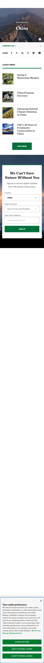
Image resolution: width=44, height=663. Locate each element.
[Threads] (28, 53)
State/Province (11, 204)
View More (22, 146)
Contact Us (8, 46)
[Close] (41, 600)
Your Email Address (13, 215)
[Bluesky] (34, 53)
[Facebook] (11, 53)
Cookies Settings (22, 642)
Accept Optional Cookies (22, 656)
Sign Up (22, 229)
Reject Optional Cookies (22, 649)
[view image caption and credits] (39, 38)
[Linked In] (22, 53)
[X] (17, 53)
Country (8, 193)
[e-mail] (39, 53)
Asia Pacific (22, 22)
